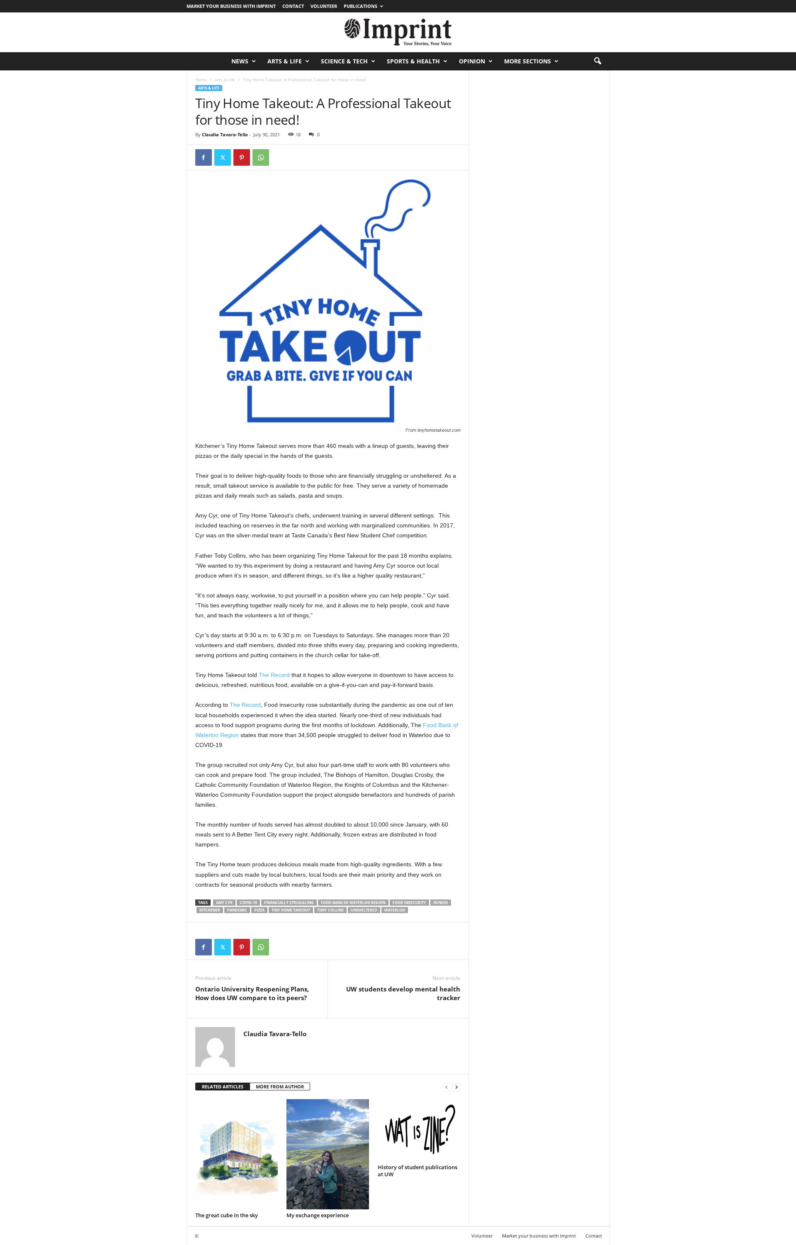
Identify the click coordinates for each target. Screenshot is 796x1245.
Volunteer (324, 6)
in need (440, 902)
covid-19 (248, 902)
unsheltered (364, 910)
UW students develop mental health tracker (403, 993)
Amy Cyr (224, 902)
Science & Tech (344, 61)
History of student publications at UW (417, 1170)
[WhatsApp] (260, 157)
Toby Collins (330, 910)
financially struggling (289, 902)
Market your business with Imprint (231, 6)
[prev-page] (446, 1087)
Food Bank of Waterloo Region (353, 902)
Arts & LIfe (225, 79)
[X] (222, 157)
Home (201, 79)
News (239, 61)
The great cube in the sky (226, 1215)
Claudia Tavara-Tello (225, 134)
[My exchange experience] (327, 1154)
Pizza (259, 910)
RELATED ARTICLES (222, 1086)
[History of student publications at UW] (419, 1130)
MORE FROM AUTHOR (280, 1086)
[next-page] (456, 1087)
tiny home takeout (291, 910)
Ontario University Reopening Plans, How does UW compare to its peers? (252, 993)
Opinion (472, 61)
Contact (293, 6)
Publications (360, 6)
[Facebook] (203, 157)
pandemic (237, 910)
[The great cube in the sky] (236, 1154)
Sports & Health (413, 61)
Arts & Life (284, 61)
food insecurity (409, 902)
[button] (597, 61)
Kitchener (209, 910)
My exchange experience (317, 1215)
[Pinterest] (241, 157)
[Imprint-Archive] (398, 32)
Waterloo (394, 910)
